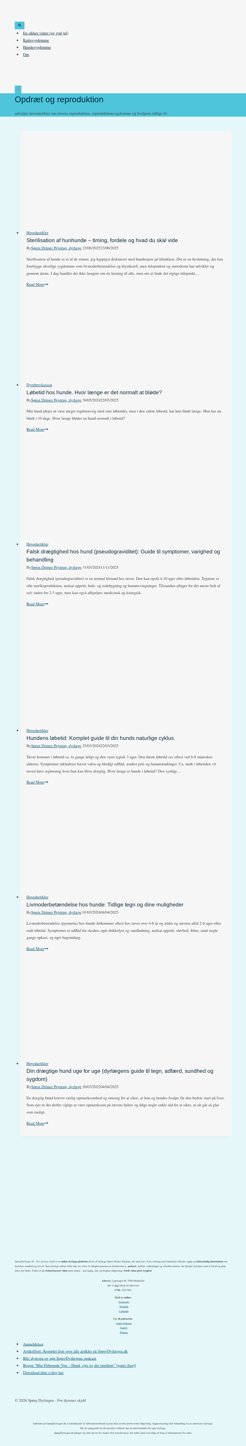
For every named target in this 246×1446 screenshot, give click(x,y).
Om (26, 54)
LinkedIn (124, 1311)
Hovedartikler (37, 232)
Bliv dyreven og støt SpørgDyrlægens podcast (59, 1358)
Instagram (124, 1302)
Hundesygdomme (37, 47)
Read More (37, 284)
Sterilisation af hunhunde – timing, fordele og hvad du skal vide (102, 240)
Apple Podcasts (124, 1323)
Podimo (124, 1332)
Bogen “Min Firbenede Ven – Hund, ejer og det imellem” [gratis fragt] (79, 1365)
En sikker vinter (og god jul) (45, 32)
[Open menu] (18, 89)
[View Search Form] (19, 25)
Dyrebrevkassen (39, 384)
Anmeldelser (33, 1343)
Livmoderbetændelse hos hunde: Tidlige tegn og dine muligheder (105, 905)
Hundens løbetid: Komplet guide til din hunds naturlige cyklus (100, 738)
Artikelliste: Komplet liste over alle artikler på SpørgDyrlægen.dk (75, 1351)
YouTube (123, 1306)
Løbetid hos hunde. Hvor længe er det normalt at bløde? (94, 392)
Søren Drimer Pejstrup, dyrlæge (56, 247)
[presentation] (126, 177)
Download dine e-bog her (43, 1372)
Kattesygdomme (36, 40)
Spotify (124, 1328)
